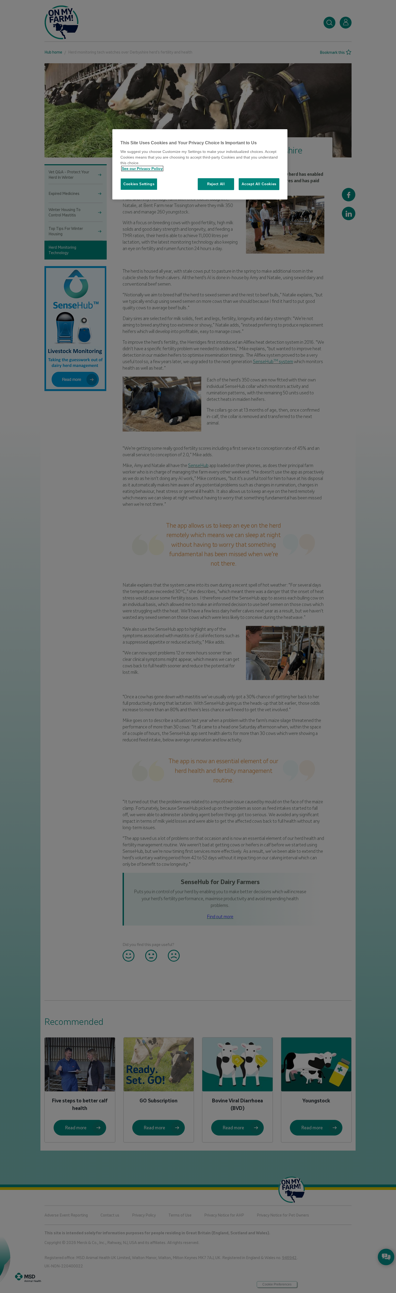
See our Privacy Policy (142, 168)
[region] (199, 164)
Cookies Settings (138, 184)
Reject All (216, 184)
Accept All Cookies (259, 184)
